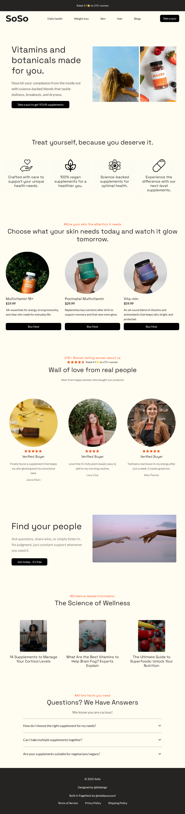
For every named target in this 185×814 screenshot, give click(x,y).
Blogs (137, 18)
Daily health (55, 18)
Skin (103, 18)
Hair (119, 18)
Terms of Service (68, 803)
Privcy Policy (93, 803)
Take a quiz (169, 18)
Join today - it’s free (29, 561)
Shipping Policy (117, 803)
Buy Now (33, 326)
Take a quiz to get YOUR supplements (40, 104)
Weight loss (81, 18)
